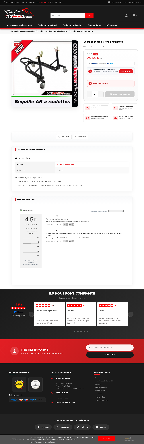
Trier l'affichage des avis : (99, 211)
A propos (98, 394)
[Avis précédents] (31, 314)
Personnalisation (49, 442)
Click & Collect (100, 397)
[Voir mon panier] (134, 15)
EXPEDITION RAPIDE (126, 116)
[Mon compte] (126, 13)
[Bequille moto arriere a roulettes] (44, 73)
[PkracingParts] (25, 13)
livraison (98, 384)
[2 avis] (98, 46)
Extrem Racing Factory (65, 164)
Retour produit (100, 390)
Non (71, 224)
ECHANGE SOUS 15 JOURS (99, 116)
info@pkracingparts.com (65, 402)
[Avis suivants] (130, 314)
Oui (65, 224)
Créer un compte (126, 71)
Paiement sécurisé (101, 378)
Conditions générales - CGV (104, 381)
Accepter (106, 438)
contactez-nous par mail (132, 2)
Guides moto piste (101, 400)
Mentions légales (101, 387)
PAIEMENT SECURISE (126, 106)
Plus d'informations (36, 442)
